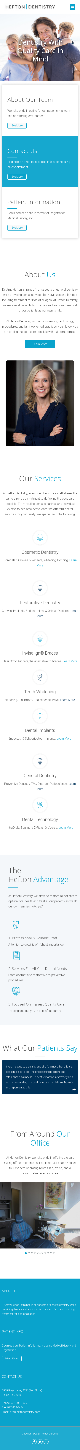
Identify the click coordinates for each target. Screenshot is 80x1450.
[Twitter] (40, 1441)
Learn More (40, 344)
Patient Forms (12, 1358)
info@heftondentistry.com (24, 1411)
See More (17, 125)
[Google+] (46, 1441)
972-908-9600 (19, 1402)
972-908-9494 (15, 1407)
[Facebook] (34, 1441)
